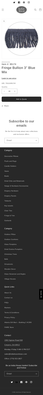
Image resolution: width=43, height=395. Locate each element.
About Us (7, 293)
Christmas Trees (10, 254)
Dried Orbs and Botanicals (14, 181)
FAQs (6, 302)
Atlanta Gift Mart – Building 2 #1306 (18, 322)
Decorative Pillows (11, 156)
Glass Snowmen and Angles (14, 274)
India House (18, 392)
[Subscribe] (36, 140)
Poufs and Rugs (10, 161)
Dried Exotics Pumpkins (13, 249)
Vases (6, 171)
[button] (2, 9)
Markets (7, 307)
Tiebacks (7, 201)
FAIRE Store (9, 327)
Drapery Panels (10, 196)
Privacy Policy (9, 317)
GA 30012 (16, 345)
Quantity (4, 87)
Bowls (6, 176)
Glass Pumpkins (10, 244)
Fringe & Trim (9, 215)
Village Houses (10, 279)
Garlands (7, 220)
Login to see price (9, 78)
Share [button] (6, 106)
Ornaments (8, 264)
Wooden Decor (10, 269)
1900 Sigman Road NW (13, 340)
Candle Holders (10, 166)
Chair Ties (8, 211)
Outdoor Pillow (9, 234)
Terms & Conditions (11, 312)
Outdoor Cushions (11, 239)
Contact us (8, 297)
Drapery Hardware (11, 191)
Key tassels (8, 206)
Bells (6, 259)
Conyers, (8, 345)
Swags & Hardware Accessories (16, 186)
